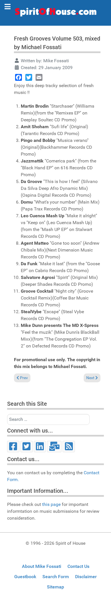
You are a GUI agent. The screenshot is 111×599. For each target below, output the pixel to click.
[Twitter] (28, 77)
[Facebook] (18, 77)
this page (51, 504)
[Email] (39, 77)
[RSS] (69, 446)
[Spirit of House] (55, 13)
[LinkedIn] (40, 446)
